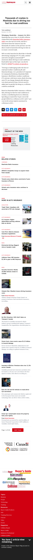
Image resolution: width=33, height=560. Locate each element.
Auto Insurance (6, 168)
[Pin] (19, 109)
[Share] (7, 109)
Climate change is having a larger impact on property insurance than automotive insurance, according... (15, 299)
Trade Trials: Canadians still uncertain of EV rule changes (11, 208)
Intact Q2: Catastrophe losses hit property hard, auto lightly (15, 414)
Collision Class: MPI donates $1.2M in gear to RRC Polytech (11, 258)
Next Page (17, 430)
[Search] (25, 2)
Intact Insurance (9, 295)
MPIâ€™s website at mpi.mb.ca (18, 64)
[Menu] (29, 2)
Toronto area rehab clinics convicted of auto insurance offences (16, 180)
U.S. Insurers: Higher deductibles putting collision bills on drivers (11, 221)
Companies (4, 162)
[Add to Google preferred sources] (24, 109)
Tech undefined (6, 30)
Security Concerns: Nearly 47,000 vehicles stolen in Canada (10, 271)
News (3, 243)
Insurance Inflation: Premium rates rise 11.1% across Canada (16, 366)
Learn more (7, 139)
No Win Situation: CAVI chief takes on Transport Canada (14, 318)
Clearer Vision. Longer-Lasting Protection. (14, 141)
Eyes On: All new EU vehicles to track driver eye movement (15, 390)
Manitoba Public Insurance (10, 164)
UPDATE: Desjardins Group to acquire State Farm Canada (15, 172)
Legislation (5, 205)
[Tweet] (15, 109)
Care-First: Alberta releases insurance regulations (10, 233)
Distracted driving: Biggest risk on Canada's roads (10, 246)
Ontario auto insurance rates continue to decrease (15, 188)
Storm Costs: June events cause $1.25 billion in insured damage (16, 342)
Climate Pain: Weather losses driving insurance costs (16, 292)
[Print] (3, 109)
